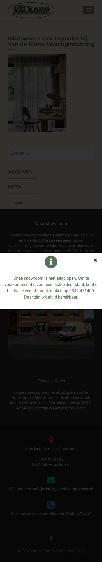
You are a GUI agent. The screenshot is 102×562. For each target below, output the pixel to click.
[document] (51, 281)
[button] (95, 260)
